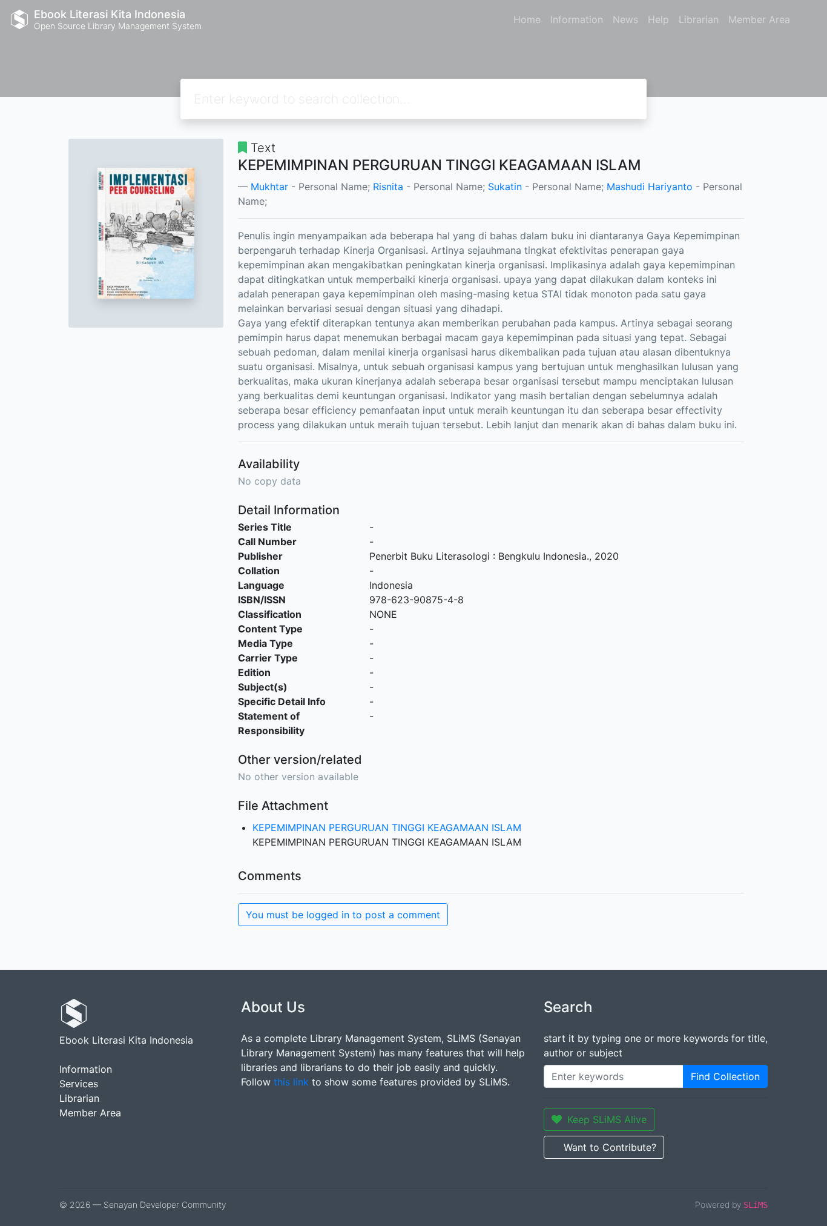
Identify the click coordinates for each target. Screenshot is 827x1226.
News (625, 19)
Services (78, 1084)
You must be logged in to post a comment (343, 915)
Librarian (699, 19)
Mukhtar (269, 187)
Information (576, 19)
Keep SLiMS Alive (607, 1119)
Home (527, 19)
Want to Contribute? (610, 1147)
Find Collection (725, 1076)
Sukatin (505, 187)
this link (291, 1082)
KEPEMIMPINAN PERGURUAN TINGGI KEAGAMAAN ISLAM (386, 827)
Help (658, 19)
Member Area (759, 19)
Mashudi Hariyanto (650, 187)
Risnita (388, 187)
